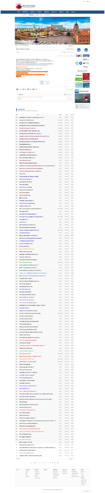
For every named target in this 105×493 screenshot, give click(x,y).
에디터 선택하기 (69, 94)
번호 (16, 114)
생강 (60, 375)
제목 (38, 114)
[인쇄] (73, 56)
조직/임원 (27, 476)
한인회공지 (37, 471)
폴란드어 (82, 471)
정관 (26, 473)
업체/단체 (73, 469)
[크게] (62, 56)
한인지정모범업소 (75, 473)
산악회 (82, 474)
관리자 (60, 289)
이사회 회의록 (37, 478)
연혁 (26, 474)
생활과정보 (55, 469)
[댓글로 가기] (71, 56)
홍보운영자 (60, 122)
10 (54, 462)
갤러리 (36, 476)
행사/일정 (36, 474)
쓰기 (71, 458)
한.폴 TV (45, 469)
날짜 (67, 114)
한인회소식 (21, 45)
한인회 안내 (28, 469)
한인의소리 (64, 469)
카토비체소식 (83, 483)
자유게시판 (64, 471)
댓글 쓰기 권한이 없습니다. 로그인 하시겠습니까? (33, 97)
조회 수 (72, 114)
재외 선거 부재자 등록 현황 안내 (26, 453)
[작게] (65, 56)
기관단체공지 (21, 109)
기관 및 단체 (74, 474)
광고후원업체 (74, 471)
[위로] (67, 56)
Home (17, 469)
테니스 (82, 473)
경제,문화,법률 (56, 474)
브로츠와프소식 (84, 480)
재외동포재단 (60, 120)
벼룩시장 (55, 476)
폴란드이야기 (55, 473)
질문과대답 (64, 473)
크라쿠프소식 (83, 481)
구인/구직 (55, 478)
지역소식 (82, 478)
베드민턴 (82, 476)
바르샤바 (18, 52)
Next (58, 462)
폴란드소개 (55, 471)
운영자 (60, 117)
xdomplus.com (87, 491)
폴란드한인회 (60, 208)
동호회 (82, 469)
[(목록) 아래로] (69, 56)
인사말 (27, 471)
